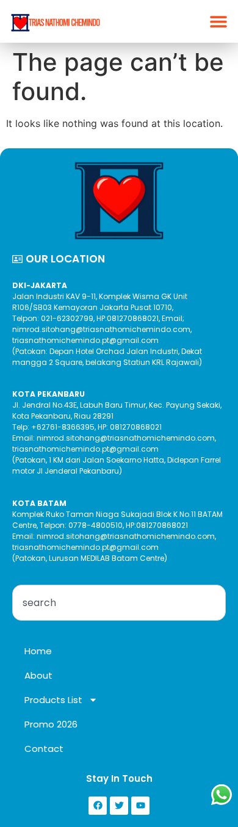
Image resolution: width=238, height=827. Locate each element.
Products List (53, 699)
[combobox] (119, 603)
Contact (43, 748)
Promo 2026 (51, 724)
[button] (218, 21)
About (38, 675)
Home (38, 651)
